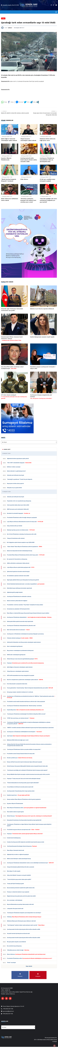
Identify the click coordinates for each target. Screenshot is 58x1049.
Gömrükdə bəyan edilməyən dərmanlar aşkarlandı (19, 588)
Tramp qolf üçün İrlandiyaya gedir (15, 883)
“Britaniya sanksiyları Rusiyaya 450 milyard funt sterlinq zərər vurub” (28, 200)
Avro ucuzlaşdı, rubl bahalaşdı (14, 900)
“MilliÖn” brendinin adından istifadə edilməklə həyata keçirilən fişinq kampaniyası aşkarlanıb (30, 727)
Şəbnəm (10, 27)
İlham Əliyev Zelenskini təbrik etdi (15, 850)
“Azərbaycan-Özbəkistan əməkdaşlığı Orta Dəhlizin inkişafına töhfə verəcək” (26, 714)
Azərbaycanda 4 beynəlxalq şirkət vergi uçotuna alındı (20, 791)
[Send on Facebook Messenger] (19, 102)
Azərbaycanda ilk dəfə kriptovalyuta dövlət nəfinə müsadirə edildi (23, 937)
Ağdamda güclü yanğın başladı (15, 592)
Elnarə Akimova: (26, 954)
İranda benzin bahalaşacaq (14, 837)
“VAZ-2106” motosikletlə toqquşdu (19, 462)
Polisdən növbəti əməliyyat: (20, 638)
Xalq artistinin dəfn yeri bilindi (14, 525)
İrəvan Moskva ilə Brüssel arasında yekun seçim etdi (20, 786)
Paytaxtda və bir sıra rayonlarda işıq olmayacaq (19, 500)
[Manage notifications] (54, 1046)
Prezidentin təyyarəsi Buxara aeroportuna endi (23, 829)
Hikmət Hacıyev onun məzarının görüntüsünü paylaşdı (22, 658)
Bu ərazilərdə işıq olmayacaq (14, 945)
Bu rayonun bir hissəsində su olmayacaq (17, 559)
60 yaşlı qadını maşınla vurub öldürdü (16, 941)
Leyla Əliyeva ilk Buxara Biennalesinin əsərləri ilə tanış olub (25, 521)
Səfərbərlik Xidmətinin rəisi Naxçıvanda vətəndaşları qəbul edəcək (24, 642)
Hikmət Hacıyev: (29, 816)
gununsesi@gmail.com (8, 1011)
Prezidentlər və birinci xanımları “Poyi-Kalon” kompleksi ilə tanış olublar (25, 604)
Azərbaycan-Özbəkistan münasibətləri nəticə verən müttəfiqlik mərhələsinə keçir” (30, 862)
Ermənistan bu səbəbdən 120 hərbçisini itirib (18, 608)
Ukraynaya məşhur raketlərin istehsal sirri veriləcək (20, 692)
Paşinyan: (25, 663)
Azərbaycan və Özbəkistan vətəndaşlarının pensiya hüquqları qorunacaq (25, 633)
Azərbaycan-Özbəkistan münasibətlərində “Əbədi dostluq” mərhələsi (24, 705)
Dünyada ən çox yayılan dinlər (14, 487)
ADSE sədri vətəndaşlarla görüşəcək (16, 654)
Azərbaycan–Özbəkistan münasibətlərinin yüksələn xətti (21, 625)
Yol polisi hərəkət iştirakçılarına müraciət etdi (18, 933)
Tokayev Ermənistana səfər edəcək (16, 538)
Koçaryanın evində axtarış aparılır (15, 483)
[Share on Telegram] (33, 102)
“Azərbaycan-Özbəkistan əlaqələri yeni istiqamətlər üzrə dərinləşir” (24, 912)
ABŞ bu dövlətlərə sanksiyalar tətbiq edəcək (18, 563)
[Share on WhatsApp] (4, 102)
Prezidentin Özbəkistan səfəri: (29, 958)
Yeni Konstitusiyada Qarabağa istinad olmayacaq (22, 846)
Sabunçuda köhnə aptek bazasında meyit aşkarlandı (20, 621)
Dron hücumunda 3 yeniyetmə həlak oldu (17, 683)
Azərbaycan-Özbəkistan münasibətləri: (29, 617)
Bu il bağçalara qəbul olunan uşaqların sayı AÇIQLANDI (20, 542)
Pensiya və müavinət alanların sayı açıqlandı (18, 891)
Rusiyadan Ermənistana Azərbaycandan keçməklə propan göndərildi (24, 820)
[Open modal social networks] (37, 102)
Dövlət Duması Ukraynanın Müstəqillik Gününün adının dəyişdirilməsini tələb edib (27, 766)
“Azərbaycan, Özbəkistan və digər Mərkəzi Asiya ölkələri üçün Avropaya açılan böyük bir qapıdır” (29, 825)
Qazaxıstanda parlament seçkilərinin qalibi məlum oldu (21, 887)
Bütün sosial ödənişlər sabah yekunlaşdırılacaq (19, 858)
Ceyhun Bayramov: (25, 709)
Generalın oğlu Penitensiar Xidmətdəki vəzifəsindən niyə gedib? (12, 309)
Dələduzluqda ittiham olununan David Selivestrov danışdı (12, 338)
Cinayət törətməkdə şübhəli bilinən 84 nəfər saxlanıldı (20, 867)
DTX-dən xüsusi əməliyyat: (14, 396)
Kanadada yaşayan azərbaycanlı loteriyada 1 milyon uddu (42, 367)
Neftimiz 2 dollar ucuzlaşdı (13, 466)
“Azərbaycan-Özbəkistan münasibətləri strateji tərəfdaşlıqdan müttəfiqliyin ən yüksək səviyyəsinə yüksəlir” (28, 723)
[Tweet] (26, 102)
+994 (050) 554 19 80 (8, 1008)
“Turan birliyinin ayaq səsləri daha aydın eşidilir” (19, 879)
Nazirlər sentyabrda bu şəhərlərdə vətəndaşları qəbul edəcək (25, 679)
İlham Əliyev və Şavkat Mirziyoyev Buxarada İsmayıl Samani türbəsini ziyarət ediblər (28, 613)
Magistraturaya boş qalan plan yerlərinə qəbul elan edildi (21, 896)
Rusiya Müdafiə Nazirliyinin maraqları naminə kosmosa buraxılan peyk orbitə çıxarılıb (28, 774)
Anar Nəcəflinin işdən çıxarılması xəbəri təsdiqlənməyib (12, 367)
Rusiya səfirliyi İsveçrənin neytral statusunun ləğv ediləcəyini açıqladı (24, 762)
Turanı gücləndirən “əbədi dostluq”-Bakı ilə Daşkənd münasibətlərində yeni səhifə (30, 687)
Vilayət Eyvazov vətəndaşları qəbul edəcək (18, 671)
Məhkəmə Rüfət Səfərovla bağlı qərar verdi (17, 740)
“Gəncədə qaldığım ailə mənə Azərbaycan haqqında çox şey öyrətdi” (48, 200)
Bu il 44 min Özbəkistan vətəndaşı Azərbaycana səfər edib (21, 534)
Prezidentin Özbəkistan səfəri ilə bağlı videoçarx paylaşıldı (22, 517)
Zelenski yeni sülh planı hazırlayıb (15, 475)
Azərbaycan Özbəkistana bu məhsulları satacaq (19, 596)
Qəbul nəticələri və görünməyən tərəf (16, 471)
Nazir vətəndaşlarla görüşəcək (15, 646)
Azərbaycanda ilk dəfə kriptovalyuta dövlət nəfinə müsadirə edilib (28, 159)
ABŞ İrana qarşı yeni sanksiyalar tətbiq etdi (18, 509)
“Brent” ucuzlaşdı (11, 962)
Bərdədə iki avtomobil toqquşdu (18, 513)
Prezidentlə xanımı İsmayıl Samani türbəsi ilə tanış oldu (21, 753)
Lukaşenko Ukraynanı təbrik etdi (15, 908)
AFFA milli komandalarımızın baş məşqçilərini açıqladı (20, 675)
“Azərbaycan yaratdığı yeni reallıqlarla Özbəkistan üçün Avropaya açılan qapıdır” (27, 770)
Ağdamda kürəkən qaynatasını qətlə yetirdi (18, 458)
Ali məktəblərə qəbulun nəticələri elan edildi (18, 575)
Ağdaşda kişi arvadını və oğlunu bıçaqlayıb (18, 854)
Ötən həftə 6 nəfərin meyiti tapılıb (15, 811)
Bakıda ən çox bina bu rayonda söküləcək (42, 308)
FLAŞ (3, 18)
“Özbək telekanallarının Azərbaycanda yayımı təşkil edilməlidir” (23, 782)
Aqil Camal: (28, 735)
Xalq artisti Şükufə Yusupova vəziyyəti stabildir (19, 875)
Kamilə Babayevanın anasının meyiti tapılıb (42, 337)
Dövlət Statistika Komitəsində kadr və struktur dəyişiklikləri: (26, 584)
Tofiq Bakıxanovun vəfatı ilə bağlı (18, 950)
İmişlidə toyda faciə (18, 795)
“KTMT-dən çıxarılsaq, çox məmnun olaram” (20, 718)
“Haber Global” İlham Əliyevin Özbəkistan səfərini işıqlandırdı (24, 546)
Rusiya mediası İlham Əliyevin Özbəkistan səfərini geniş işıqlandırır (24, 799)
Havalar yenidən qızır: (19, 757)
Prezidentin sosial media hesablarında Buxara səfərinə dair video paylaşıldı (26, 701)
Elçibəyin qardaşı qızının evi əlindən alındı (21, 530)
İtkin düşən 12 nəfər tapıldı (13, 871)
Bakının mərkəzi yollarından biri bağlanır (17, 600)
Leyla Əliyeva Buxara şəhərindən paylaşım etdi (20, 567)
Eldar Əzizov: (24, 179)
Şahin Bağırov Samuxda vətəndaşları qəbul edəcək (19, 667)
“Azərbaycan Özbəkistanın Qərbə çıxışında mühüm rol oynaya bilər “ (24, 749)
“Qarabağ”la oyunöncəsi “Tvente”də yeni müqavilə (19, 479)
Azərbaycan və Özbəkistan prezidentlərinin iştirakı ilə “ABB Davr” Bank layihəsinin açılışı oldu (31, 697)
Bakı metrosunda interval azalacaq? (18, 629)
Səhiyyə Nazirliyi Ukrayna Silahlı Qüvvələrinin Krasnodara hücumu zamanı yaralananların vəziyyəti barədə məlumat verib (29, 745)
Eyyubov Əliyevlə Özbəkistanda (15, 803)
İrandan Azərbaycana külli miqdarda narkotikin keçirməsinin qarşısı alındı (25, 842)
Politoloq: (24, 916)
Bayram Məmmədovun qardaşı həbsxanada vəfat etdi (20, 904)
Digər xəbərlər (29, 966)
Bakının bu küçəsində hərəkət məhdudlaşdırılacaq (19, 550)
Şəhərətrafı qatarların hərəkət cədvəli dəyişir (18, 571)
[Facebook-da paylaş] (10, 102)
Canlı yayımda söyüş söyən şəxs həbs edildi (18, 505)
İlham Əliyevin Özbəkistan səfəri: (26, 807)
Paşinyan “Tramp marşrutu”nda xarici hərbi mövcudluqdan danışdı (23, 778)
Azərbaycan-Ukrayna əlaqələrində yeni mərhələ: (41, 396)
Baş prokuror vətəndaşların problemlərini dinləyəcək (20, 650)
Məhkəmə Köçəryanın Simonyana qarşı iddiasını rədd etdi (21, 921)
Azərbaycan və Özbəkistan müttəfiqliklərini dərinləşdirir (24, 731)
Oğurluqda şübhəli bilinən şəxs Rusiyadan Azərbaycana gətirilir (23, 579)
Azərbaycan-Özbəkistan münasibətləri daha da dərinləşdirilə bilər (47, 159)
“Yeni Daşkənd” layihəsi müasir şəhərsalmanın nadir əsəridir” (26, 925)
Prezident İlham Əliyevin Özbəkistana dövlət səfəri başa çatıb (25, 554)
